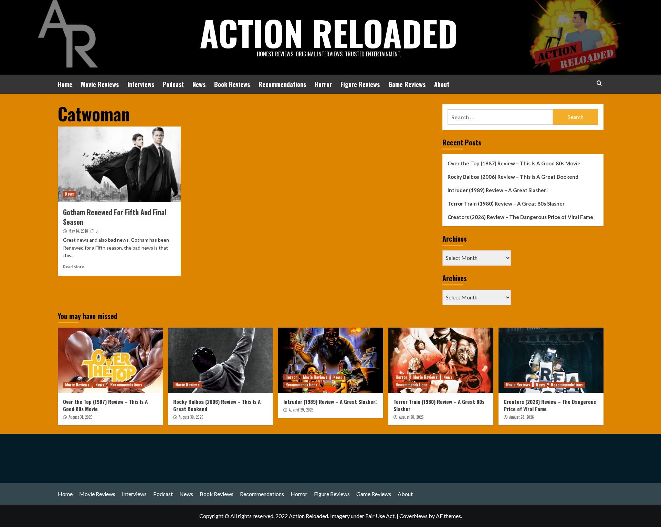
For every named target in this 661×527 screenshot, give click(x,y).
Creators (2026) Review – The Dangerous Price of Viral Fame (520, 217)
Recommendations (282, 84)
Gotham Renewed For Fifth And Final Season (114, 217)
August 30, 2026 (191, 417)
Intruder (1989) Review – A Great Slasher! (498, 190)
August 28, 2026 (411, 417)
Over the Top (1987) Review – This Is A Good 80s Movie (514, 163)
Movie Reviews (100, 84)
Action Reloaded (329, 32)
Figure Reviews (360, 84)
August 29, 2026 (301, 410)
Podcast (173, 84)
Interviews (140, 84)
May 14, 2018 (78, 231)
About (441, 84)
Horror (323, 84)
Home (65, 84)
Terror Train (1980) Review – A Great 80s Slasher (506, 203)
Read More (73, 266)
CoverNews (413, 516)
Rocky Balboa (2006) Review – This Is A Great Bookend (513, 177)
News (199, 84)
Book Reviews (232, 84)
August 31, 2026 (81, 417)
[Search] (599, 83)
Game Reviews (407, 84)
